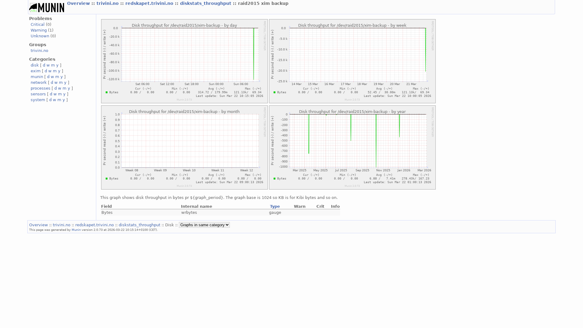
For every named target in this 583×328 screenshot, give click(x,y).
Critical (38, 24)
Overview (79, 3)
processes (40, 88)
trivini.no (108, 3)
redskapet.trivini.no (150, 3)
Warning (39, 30)
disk (35, 65)
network (39, 82)
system (38, 99)
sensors (38, 94)
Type (275, 206)
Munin (76, 229)
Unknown (40, 36)
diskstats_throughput (206, 3)
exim (36, 71)
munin (37, 76)
